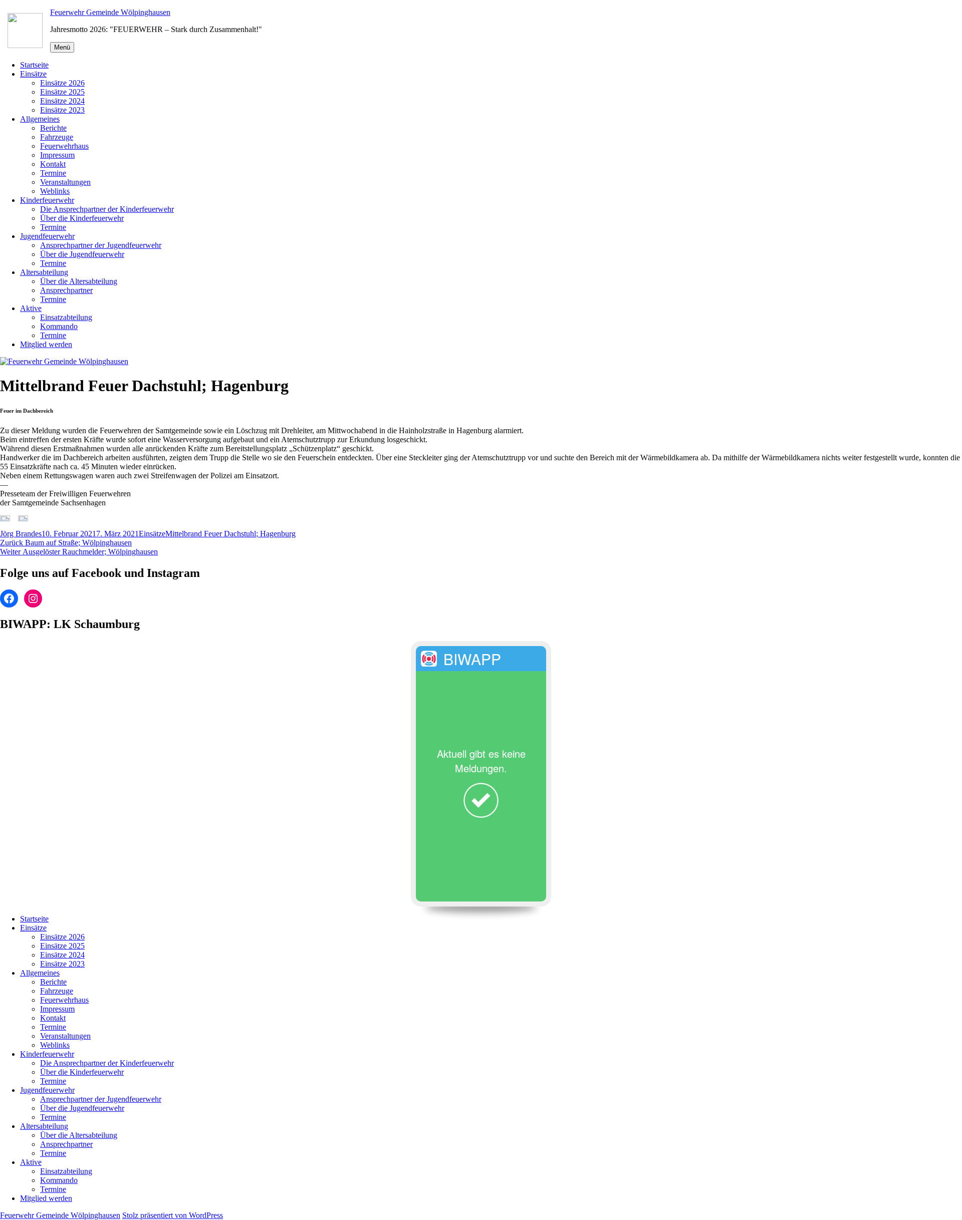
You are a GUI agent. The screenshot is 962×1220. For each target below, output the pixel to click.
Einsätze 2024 (62, 101)
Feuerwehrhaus (64, 146)
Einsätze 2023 (62, 110)
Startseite (34, 65)
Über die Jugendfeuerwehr (82, 254)
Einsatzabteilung (66, 317)
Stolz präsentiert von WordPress (172, 1215)
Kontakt (53, 164)
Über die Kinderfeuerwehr (82, 218)
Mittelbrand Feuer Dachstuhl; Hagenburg (230, 533)
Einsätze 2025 (62, 92)
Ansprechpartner (66, 290)
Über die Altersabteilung (78, 281)
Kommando (59, 326)
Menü (62, 47)
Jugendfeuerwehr (47, 236)
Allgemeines (40, 119)
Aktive (31, 308)
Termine (53, 173)
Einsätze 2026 (62, 83)
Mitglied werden (46, 344)
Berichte (53, 128)
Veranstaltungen (65, 182)
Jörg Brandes (21, 533)
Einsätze (33, 74)
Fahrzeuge (56, 137)
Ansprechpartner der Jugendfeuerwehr (100, 245)
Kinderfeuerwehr (47, 200)
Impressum (57, 155)
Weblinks (55, 191)
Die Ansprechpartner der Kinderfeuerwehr (107, 209)
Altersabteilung (44, 272)
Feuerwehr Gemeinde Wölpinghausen (110, 12)
